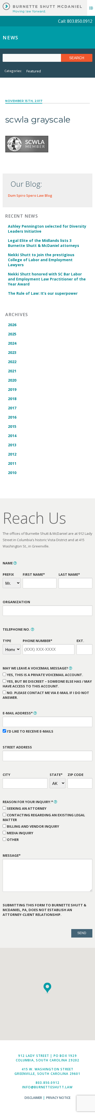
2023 (12, 352)
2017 (12, 407)
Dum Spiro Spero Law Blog (30, 195)
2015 (12, 426)
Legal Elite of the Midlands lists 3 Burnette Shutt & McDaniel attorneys (43, 243)
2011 (12, 463)
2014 (12, 435)
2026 (12, 324)
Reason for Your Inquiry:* (28, 801)
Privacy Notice (58, 1097)
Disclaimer (33, 1097)
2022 (12, 361)
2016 (12, 417)
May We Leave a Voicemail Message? (36, 668)
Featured (33, 71)
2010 (12, 472)
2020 (12, 380)
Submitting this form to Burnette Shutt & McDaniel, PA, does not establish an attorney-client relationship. (44, 910)
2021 (12, 370)
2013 (12, 444)
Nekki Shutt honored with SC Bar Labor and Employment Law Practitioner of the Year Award (47, 279)
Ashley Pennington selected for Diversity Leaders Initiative (47, 229)
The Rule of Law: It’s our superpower (43, 293)
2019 (12, 389)
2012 (12, 454)
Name (8, 563)
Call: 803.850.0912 (75, 21)
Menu (91, 8)
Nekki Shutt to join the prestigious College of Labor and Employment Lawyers (41, 259)
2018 (12, 398)
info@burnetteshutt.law (47, 1087)
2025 (12, 333)
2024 (12, 343)
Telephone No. (17, 629)
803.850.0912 (47, 1082)
